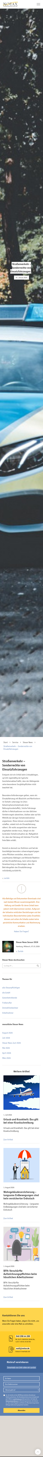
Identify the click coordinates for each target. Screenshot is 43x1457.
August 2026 (7, 1033)
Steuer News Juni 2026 (11, 1043)
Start (5, 742)
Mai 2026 (6, 1048)
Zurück (20, 951)
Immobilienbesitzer (10, 1008)
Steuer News (28, 742)
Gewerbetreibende (9, 997)
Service (15, 742)
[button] (38, 4)
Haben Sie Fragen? (21, 931)
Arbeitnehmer (7, 1013)
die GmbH (6, 992)
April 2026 (6, 1053)
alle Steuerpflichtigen (11, 987)
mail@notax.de (17, 1399)
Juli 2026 (6, 1038)
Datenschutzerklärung (12, 1401)
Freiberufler (7, 1003)
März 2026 (6, 1058)
